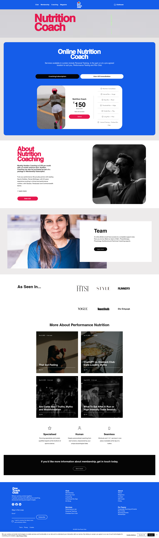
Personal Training (71, 511)
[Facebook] (16, 504)
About (120, 491)
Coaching (69, 497)
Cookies (32, 527)
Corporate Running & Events (127, 509)
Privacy (27, 527)
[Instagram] (13, 504)
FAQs (120, 501)
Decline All (142, 535)
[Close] (157, 535)
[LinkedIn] (20, 504)
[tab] (57, 76)
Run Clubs (121, 511)
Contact (120, 497)
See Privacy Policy (21, 536)
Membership (70, 493)
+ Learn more (22, 191)
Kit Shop (68, 501)
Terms (21, 527)
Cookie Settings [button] (131, 535)
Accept (151, 535)
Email (14, 513)
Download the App (72, 499)
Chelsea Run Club (71, 513)
